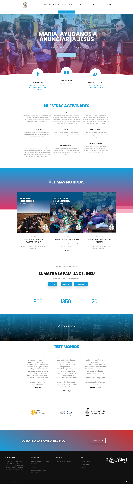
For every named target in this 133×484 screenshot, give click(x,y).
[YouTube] (110, 5)
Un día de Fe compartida (66, 239)
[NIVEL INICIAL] (37, 74)
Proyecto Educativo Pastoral (63, 461)
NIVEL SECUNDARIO (95, 82)
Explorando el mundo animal (99, 241)
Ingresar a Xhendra (86, 461)
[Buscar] (90, 5)
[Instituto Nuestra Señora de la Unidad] (25, 5)
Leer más (33, 253)
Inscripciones (100, 4)
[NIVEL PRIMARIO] (66, 72)
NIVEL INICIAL (38, 82)
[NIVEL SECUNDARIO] (95, 74)
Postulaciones (85, 467)
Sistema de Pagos (86, 464)
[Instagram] (108, 5)
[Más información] (93, 5)
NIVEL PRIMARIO (66, 81)
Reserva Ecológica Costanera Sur (33, 241)
